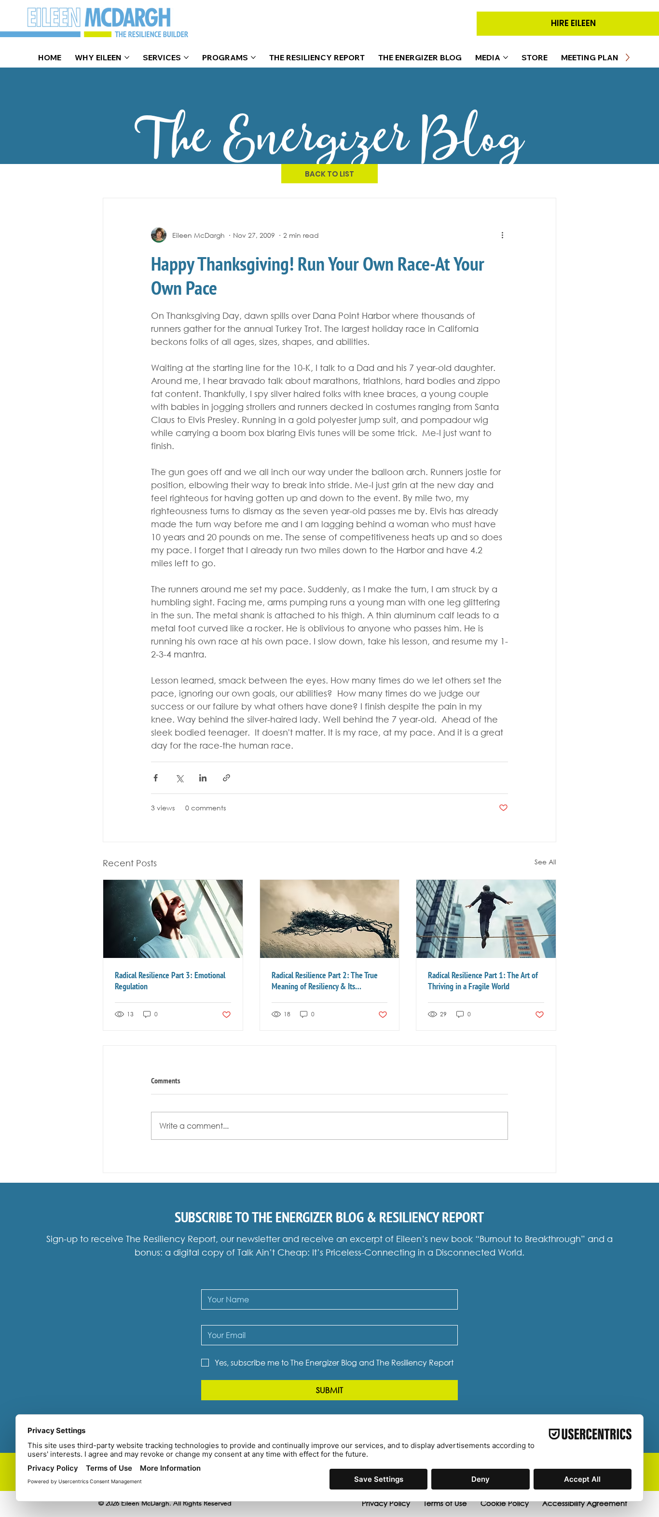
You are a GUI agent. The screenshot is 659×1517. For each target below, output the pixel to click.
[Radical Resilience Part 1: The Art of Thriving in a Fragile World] (486, 919)
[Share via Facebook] (155, 777)
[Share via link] (226, 777)
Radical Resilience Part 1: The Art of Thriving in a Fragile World (483, 981)
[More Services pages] (186, 57)
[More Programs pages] (253, 57)
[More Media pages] (505, 57)
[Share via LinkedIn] (202, 777)
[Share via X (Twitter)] (179, 777)
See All (545, 861)
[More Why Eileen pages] (126, 57)
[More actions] (502, 235)
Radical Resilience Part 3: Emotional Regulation (170, 981)
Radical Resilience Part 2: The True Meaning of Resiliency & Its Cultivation (325, 981)
